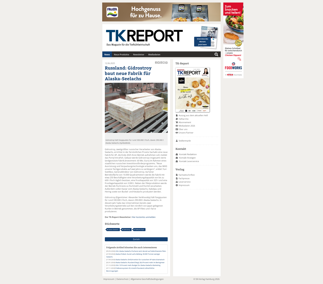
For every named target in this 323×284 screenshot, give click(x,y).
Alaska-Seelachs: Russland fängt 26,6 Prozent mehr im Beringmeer (140, 262)
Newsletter (138, 54)
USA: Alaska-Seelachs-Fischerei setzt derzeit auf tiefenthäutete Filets (140, 251)
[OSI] (233, 77)
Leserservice (185, 181)
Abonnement (185, 122)
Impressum (184, 185)
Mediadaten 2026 (187, 125)
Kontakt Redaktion (188, 154)
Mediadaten (154, 54)
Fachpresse (184, 178)
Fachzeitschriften (187, 174)
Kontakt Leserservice (189, 161)
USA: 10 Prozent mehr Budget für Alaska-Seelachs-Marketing (137, 265)
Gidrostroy (126, 229)
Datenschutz (122, 279)
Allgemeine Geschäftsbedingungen (147, 279)
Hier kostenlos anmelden (144, 217)
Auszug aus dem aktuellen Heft (193, 115)
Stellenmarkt (185, 140)
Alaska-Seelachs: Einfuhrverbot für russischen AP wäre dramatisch (140, 259)
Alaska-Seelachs (113, 229)
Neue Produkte (121, 54)
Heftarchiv (184, 119)
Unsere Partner (186, 132)
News (107, 54)
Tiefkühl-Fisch (139, 229)
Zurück (136, 239)
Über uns (183, 129)
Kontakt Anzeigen (187, 157)
